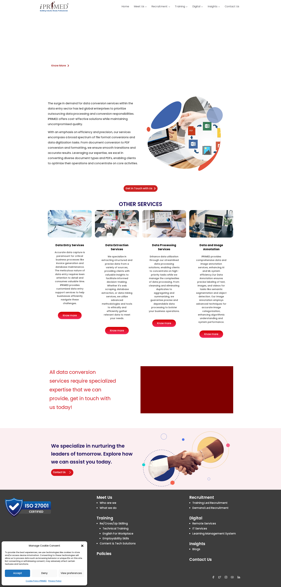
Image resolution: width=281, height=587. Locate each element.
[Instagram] (226, 577)
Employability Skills (116, 538)
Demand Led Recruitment (210, 508)
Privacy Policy (54, 581)
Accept (17, 573)
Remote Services (204, 523)
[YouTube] (232, 577)
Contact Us (232, 6)
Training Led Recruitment (209, 503)
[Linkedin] (238, 577)
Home (125, 6)
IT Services (199, 528)
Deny (44, 573)
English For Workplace (118, 533)
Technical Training (115, 528)
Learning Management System (214, 533)
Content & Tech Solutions (118, 543)
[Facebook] (213, 577)
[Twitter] (219, 577)
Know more (70, 315)
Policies (104, 553)
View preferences (71, 573)
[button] (82, 545)
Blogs (196, 549)
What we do (108, 508)
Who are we (108, 503)
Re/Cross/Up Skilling (114, 523)
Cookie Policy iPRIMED (36, 581)
